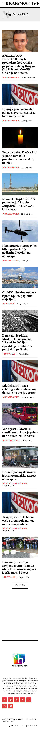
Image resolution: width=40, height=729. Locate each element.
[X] (4, 706)
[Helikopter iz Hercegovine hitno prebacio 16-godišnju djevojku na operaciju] (20, 231)
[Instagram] (10, 699)
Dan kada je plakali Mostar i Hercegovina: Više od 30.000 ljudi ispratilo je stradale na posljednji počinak (17, 342)
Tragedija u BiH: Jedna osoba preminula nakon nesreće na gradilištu (18, 520)
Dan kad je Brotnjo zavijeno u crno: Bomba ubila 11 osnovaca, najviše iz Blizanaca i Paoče (19, 567)
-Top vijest (9, 354)
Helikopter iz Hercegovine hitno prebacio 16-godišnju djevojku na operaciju (19, 251)
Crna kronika (11, 77)
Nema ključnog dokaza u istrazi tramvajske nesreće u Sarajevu (19, 475)
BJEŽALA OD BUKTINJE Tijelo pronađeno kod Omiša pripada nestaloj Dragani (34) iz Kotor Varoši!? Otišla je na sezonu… (19, 64)
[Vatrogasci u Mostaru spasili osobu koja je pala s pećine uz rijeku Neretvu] (20, 414)
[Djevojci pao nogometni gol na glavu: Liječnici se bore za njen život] (20, 94)
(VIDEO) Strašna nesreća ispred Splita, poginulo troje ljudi (19, 296)
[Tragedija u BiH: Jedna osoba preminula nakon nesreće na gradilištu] (20, 502)
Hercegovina (10, 261)
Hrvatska (8, 304)
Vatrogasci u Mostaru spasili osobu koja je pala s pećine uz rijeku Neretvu (20, 432)
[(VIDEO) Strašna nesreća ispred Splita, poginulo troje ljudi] (20, 277)
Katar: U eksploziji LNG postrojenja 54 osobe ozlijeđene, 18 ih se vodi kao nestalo (18, 204)
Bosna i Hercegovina (15, 483)
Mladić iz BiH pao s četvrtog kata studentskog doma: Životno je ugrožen (19, 389)
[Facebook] (4, 699)
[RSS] (28, 699)
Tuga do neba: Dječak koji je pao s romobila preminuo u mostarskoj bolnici (19, 157)
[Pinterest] (22, 699)
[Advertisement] (20, 616)
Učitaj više (19, 585)
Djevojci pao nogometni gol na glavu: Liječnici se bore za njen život (18, 112)
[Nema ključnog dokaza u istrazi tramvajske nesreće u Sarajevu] (20, 457)
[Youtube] (10, 706)
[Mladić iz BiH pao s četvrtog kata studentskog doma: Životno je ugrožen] (20, 371)
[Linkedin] (16, 699)
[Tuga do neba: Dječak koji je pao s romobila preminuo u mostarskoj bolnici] (20, 137)
